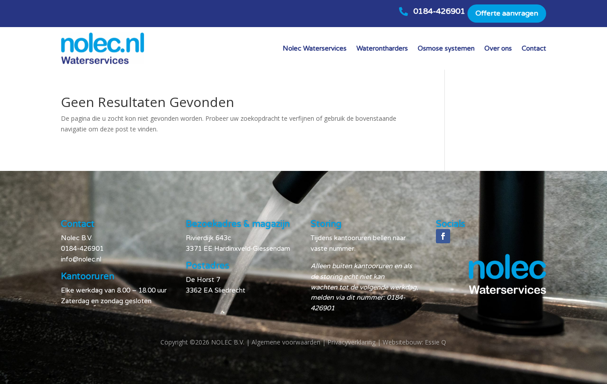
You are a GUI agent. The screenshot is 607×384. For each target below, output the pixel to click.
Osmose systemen (446, 48)
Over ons (498, 48)
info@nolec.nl (81, 259)
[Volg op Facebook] (443, 236)
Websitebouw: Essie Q (414, 342)
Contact (534, 48)
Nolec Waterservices (315, 48)
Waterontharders (382, 48)
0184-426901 (439, 11)
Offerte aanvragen (506, 13)
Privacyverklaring (351, 342)
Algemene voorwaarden (286, 342)
